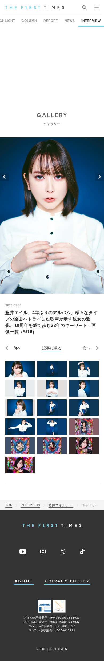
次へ (87, 348)
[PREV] (4, 177)
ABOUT (23, 581)
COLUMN (29, 21)
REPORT (50, 21)
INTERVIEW (91, 21)
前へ (17, 348)
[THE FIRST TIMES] (34, 7)
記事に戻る (52, 348)
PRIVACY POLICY (67, 581)
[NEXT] (99, 177)
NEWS (70, 21)
